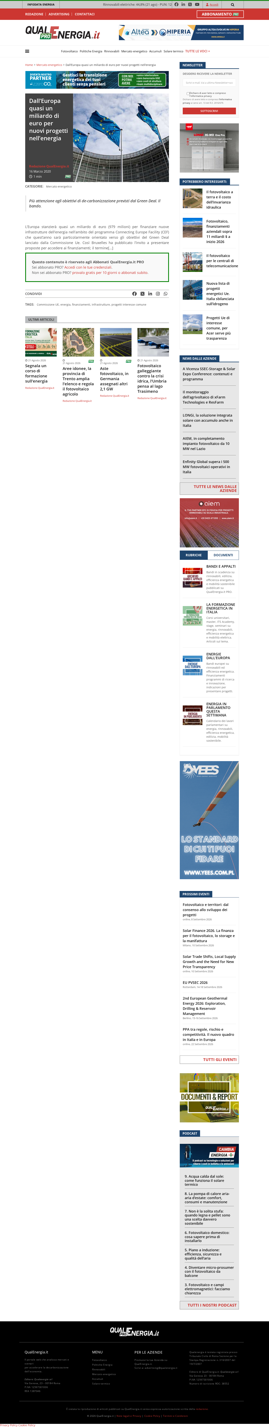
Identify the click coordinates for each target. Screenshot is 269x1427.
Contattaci (85, 14)
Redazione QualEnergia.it (49, 166)
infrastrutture (101, 304)
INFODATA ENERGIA (41, 4)
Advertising (59, 14)
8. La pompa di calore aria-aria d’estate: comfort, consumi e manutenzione (207, 1197)
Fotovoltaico (69, 51)
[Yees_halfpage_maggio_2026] (209, 820)
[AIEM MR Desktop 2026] (209, 522)
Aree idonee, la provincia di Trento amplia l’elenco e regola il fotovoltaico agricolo (78, 381)
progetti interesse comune (128, 304)
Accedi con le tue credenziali (87, 267)
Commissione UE (48, 304)
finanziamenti (81, 304)
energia (65, 304)
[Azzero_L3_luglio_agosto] (97, 79)
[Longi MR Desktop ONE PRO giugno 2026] (209, 148)
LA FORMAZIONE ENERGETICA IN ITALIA (220, 608)
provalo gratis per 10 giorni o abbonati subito (109, 272)
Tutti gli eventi (220, 1059)
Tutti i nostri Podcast (212, 1305)
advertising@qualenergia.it (161, 1368)
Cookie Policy (152, 1416)
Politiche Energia (91, 51)
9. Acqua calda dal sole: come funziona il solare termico (204, 1180)
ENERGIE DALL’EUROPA (218, 656)
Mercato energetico (134, 51)
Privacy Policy (9, 1425)
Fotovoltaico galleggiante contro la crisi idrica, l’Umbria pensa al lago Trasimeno (152, 378)
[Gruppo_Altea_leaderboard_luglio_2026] (181, 32)
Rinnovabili (111, 51)
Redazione (34, 14)
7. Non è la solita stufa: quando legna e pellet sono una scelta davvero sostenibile (207, 1217)
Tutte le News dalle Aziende (215, 488)
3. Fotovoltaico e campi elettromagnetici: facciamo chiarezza (207, 1288)
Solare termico (173, 51)
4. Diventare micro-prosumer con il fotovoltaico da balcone (209, 1271)
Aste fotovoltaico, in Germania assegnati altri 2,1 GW (114, 379)
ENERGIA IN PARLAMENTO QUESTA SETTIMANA (218, 709)
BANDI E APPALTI (221, 566)
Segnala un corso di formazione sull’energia (36, 373)
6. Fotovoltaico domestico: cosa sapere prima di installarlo (207, 1236)
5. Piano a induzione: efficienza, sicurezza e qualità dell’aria (203, 1254)
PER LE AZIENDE (148, 1352)
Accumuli (155, 51)
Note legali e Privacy (129, 1416)
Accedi (214, 4)
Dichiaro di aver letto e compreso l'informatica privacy (207, 94)
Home (29, 65)
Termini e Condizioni (175, 1416)
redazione (202, 1409)
